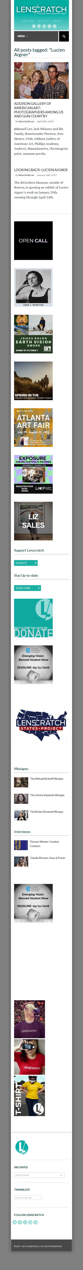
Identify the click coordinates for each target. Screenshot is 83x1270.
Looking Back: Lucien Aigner (41, 170)
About (57, 20)
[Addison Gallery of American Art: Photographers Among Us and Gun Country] (41, 99)
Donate (21, 563)
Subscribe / (29, 20)
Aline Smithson (26, 121)
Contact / (45, 20)
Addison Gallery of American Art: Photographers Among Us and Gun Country (38, 109)
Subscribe (23, 588)
